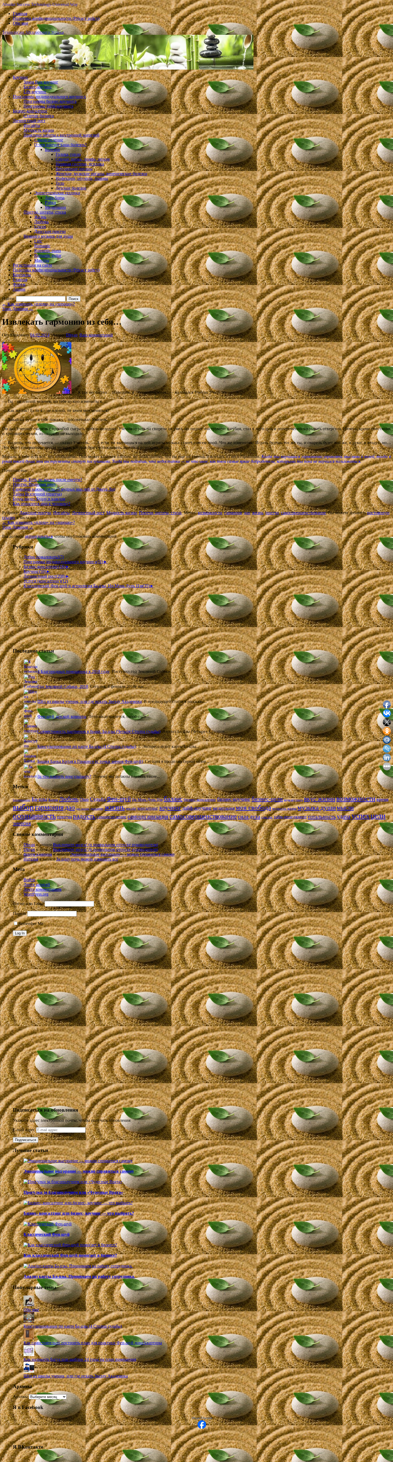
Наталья (31, 859)
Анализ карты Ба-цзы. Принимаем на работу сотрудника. (79, 1276)
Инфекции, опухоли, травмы (82, 178)
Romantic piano (47, 250)
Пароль (19, 913)
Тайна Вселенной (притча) (37, 494)
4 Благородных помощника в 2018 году (73, 671)
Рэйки (50, 202)
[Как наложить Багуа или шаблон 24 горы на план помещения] (29, 1354)
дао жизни (82, 808)
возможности (210, 512)
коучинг (170, 807)
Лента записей (37, 884)
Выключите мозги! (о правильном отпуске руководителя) (105, 844)
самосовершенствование (303, 512)
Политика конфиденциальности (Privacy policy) (56, 18)
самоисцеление (111, 816)
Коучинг (20, 77)
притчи (272, 512)
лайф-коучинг (197, 808)
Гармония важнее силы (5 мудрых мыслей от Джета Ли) (64, 489)
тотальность (322, 816)
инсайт (131, 808)
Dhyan (72, 335)
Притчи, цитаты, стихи (45, 212)
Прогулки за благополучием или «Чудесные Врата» (73, 1192)
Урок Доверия (17, 308)
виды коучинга (293, 799)
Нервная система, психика (80, 164)
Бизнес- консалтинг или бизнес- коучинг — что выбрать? (79, 1213)
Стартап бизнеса (39, 115)
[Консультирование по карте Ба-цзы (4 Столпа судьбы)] (29, 1321)
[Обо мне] (29, 1304)
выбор (23, 807)
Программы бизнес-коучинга (50, 101)
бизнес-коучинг (234, 799)
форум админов (38, 854)
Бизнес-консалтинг (30, 111)
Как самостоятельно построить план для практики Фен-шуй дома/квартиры (93, 1342)
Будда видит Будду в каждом (39, 499)
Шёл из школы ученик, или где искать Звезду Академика (89, 701)
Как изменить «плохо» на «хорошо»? (38, 304)
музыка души (317, 807)
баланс (173, 798)
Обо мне (20, 23)
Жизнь (40, 217)
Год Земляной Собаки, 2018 (62, 686)
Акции (19, 289)
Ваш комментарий (96, 335)
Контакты (22, 274)
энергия (22, 823)
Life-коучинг (35, 91)
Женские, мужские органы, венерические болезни (101, 173)
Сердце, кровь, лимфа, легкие (83, 159)
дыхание (96, 808)
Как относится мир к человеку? (41, 503)
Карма (53, 800)
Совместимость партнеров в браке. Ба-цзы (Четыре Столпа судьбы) (98, 731)
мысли (345, 807)
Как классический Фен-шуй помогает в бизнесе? (70, 1255)
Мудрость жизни (39, 130)
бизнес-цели (267, 799)
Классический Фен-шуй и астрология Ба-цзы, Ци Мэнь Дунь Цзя (87, 586)
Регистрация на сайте (32, 265)
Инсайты (32, 125)
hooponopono (21, 799)
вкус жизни (319, 798)
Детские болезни (71, 188)
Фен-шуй (119, 799)
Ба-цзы (39, 799)
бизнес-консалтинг (200, 799)
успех (360, 816)
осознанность (34, 816)
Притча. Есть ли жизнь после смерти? (47, 479)
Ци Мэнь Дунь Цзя (147, 800)
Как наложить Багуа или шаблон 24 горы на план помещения (80, 1359)
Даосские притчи (50, 231)
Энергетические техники (57, 193)
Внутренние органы (74, 168)
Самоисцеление (48, 140)
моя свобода (253, 807)
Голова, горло (68, 154)
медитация (224, 808)
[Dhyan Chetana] (202, 1427)
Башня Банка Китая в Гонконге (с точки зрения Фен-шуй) (90, 761)
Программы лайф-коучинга (48, 106)
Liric (38, 241)
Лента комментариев (42, 889)
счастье (267, 817)
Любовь (41, 221)
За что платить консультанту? (64, 776)
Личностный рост (29, 120)
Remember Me (30, 923)
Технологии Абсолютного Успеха (33, 32)
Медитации (55, 207)
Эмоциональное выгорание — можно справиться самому (122, 854)
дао (247, 512)
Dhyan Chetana (202, 1418)
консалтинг (147, 808)
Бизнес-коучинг (38, 87)
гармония (233, 512)
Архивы (20, 1396)
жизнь (257, 512)
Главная (20, 13)
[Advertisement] (39, 615)
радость (84, 816)
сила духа (249, 816)
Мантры (41, 260)
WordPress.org (36, 894)
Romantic (42, 246)
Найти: (8, 298)
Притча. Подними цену (34, 484)
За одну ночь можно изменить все (87, 859)
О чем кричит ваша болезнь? (60, 144)
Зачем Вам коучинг (41, 82)
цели (378, 816)
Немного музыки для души (48, 236)
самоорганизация (148, 816)
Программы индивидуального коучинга (49, 96)
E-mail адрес (24, 1129)
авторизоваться (39, 536)
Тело (60, 183)
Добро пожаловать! (44, 557)
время (382, 799)
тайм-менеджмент (290, 817)
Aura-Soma (54, 197)
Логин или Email (28, 903)
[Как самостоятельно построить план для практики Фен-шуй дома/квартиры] (29, 1338)
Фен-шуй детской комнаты (61, 716)
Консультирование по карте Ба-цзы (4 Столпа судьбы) (86, 746)
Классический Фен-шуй (47, 1234)
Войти (29, 879)
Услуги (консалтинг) (46, 581)
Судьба (98, 799)
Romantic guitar (47, 255)
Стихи (40, 226)
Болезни (52, 149)
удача (343, 816)
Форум (19, 284)
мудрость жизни (284, 808)
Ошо (84, 799)
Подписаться (25, 1140)
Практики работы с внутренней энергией (61, 135)
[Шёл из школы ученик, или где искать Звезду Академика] (29, 1371)
